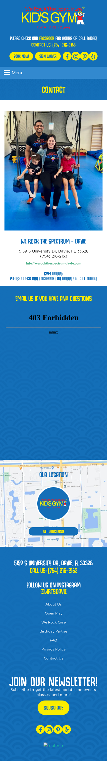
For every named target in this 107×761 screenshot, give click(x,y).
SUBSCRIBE (53, 707)
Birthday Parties (53, 631)
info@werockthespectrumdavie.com (53, 263)
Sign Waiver (47, 56)
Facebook (46, 38)
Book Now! (21, 56)
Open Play (53, 613)
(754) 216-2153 (64, 45)
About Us (53, 604)
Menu (17, 72)
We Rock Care (53, 622)
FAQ (53, 640)
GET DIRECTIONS (53, 531)
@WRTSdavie (54, 591)
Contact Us (53, 658)
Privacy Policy (54, 649)
